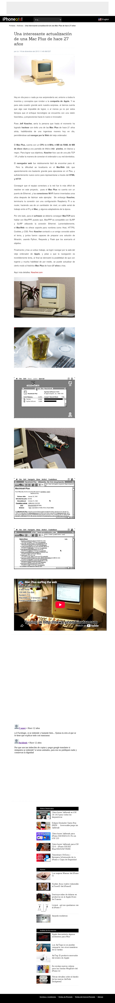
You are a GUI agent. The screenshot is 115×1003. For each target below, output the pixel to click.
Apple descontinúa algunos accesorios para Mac (63, 935)
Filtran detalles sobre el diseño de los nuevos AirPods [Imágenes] (65, 979)
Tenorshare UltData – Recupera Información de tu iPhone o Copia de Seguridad (64, 857)
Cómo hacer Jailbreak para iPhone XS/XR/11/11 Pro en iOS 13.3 (64, 836)
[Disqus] (46, 682)
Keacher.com (37, 272)
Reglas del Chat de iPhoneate (85, 997)
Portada (12, 25)
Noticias (20, 25)
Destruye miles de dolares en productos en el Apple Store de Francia (64, 897)
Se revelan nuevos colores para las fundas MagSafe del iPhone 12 (65, 968)
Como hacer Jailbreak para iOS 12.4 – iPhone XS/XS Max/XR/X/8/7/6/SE (65, 846)
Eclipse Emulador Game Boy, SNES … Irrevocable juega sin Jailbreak (65, 825)
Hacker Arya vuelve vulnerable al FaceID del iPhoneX (65, 885)
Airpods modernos (60, 916)
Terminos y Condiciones (48, 997)
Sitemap (100, 997)
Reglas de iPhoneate (65, 997)
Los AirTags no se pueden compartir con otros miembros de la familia (65, 947)
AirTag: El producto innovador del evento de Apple (65, 956)
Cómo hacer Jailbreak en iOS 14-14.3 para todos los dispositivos (64, 814)
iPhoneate (12, 19)
